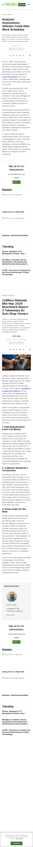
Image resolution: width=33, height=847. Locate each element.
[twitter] (16, 55)
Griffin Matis (16, 336)
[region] (16, 839)
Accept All (16, 843)
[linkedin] (13, 55)
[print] (30, 55)
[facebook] (10, 55)
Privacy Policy (19, 838)
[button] (3, 4)
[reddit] (20, 55)
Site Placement (7, 14)
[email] (23, 55)
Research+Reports (8, 295)
